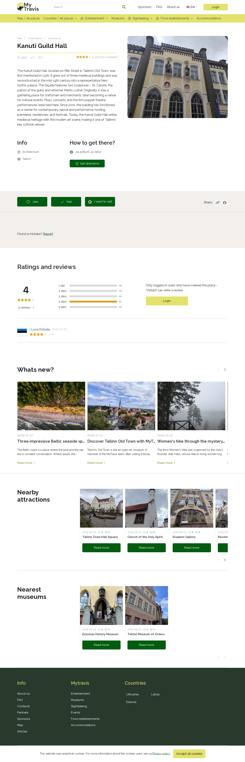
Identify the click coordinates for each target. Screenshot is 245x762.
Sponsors (144, 7)
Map (19, 38)
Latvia (155, 694)
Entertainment (94, 18)
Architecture (54, 38)
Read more (25, 463)
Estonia (131, 702)
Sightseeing (141, 18)
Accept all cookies (189, 754)
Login (216, 7)
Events (75, 712)
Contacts (23, 706)
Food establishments (175, 18)
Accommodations (209, 18)
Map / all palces (28, 18)
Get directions (89, 163)
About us (173, 7)
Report (48, 234)
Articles (22, 731)
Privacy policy (161, 753)
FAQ (159, 7)
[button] (219, 370)
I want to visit (103, 201)
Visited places (35, 38)
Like (35, 201)
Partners (22, 712)
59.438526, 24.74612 (88, 152)
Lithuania (132, 694)
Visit (69, 201)
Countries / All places (58, 18)
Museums (118, 18)
